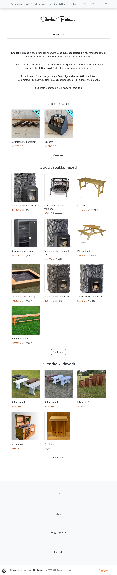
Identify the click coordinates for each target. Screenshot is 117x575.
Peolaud (81, 205)
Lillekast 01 (83, 402)
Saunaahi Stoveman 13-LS (25, 205)
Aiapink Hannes (19, 338)
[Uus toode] (26, 124)
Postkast (49, 444)
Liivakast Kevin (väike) (23, 296)
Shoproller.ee (103, 570)
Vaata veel (58, 155)
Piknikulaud (83, 251)
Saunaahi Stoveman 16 (56, 296)
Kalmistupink (18, 402)
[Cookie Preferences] (4, 571)
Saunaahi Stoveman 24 (89, 296)
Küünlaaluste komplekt (23, 141)
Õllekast (48, 141)
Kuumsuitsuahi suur (22, 251)
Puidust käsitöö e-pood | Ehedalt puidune (29, 570)
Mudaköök (17, 444)
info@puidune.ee (84, 68)
